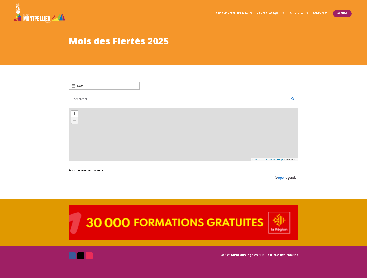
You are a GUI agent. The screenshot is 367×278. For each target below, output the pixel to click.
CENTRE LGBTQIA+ (268, 13)
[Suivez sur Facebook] (72, 255)
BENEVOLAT (320, 13)
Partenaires (296, 13)
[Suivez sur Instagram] (89, 255)
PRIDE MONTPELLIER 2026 (232, 13)
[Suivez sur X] (80, 255)
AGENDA (342, 13)
